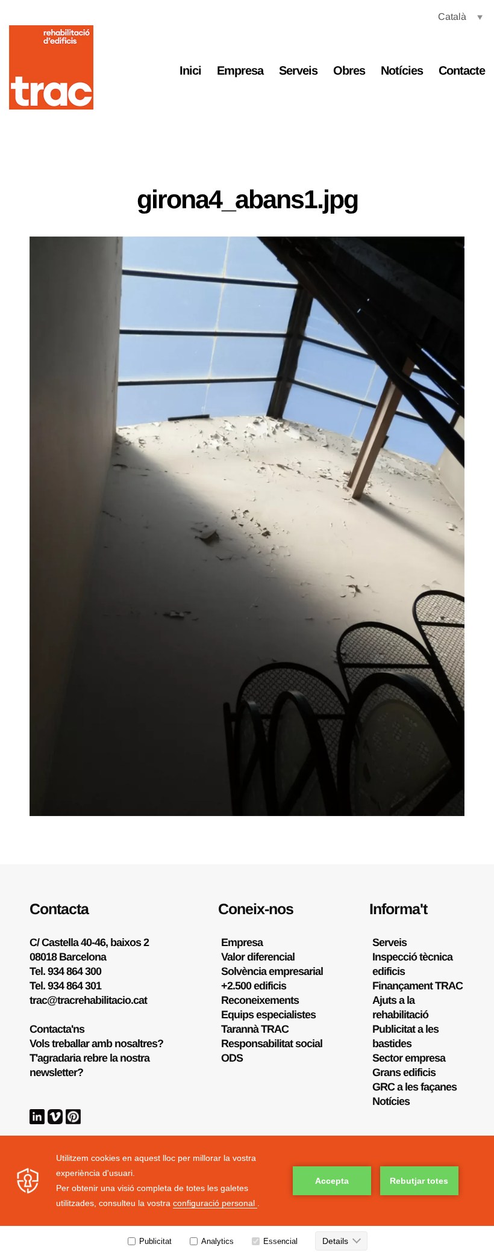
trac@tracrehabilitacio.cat (88, 1000)
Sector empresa (408, 1058)
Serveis (298, 70)
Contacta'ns (57, 1029)
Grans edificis (404, 1072)
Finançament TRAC (417, 986)
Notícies (402, 70)
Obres (349, 70)
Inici (190, 70)
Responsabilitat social (271, 1044)
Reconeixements (260, 1000)
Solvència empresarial (272, 971)
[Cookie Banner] (247, 1196)
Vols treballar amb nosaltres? (96, 1044)
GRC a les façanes (414, 1087)
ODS (232, 1058)
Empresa (240, 70)
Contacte (462, 70)
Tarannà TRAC (255, 1029)
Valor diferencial (258, 957)
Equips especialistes (268, 1015)
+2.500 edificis (253, 986)
